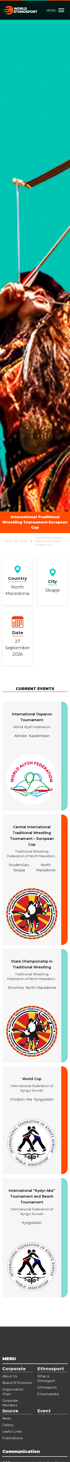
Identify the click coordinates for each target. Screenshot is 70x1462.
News (6, 1418)
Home (8, 541)
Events (23, 541)
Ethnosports (47, 1387)
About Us (9, 1376)
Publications (12, 1438)
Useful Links (12, 1431)
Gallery (8, 1425)
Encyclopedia (48, 1394)
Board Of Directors (17, 1383)
